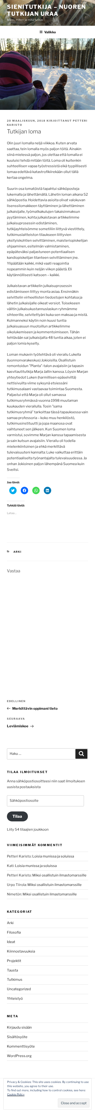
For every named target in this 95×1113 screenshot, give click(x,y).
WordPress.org (19, 1056)
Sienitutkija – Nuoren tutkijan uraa (46, 10)
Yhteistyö (15, 998)
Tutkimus (14, 979)
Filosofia (14, 932)
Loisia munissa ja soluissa (53, 856)
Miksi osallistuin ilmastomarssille (59, 875)
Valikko (50, 32)
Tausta (12, 970)
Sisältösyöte (17, 1037)
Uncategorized (19, 989)
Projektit (14, 961)
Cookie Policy (15, 1094)
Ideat (11, 942)
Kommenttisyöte (21, 1046)
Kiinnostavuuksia (21, 951)
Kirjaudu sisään (19, 1027)
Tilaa (17, 816)
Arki (17, 551)
